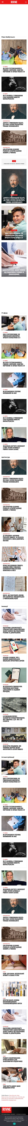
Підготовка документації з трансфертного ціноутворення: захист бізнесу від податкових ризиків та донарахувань (14, 270)
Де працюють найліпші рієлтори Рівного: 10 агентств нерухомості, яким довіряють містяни (13, 538)
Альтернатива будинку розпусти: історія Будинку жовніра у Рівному (12, 151)
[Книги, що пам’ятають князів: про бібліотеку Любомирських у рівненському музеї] (14, 583)
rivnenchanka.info (18, 1098)
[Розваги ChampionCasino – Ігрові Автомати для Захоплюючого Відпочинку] (14, 1046)
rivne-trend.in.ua (13, 1097)
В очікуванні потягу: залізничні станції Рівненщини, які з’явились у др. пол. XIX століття (14, 718)
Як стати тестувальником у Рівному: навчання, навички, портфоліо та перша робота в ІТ (14, 70)
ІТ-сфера (5, 66)
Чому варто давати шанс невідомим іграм (11, 1087)
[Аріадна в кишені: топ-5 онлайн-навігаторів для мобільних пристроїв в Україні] (14, 646)
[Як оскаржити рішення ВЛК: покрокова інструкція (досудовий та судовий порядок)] (14, 675)
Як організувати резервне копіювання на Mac (12, 392)
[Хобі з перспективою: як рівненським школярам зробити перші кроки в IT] (14, 223)
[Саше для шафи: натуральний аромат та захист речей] (14, 962)
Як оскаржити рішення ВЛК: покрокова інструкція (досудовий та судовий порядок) (12, 688)
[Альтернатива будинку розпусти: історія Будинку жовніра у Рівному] (14, 137)
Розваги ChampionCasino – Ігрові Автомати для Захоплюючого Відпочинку (12, 1059)
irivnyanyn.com (12, 1100)
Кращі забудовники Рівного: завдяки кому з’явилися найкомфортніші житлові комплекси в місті (13, 567)
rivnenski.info (4, 1100)
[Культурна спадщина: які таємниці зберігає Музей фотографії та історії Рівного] (14, 734)
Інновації (14, 262)
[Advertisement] (14, 19)
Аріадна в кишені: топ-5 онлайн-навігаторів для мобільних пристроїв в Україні (13, 659)
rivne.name (11, 1098)
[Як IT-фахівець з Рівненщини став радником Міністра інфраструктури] (14, 84)
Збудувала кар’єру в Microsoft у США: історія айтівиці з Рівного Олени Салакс (14, 447)
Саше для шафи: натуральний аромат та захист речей (13, 974)
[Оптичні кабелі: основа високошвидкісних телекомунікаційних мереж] (14, 988)
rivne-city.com (12, 1095)
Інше (4, 971)
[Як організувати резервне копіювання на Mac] (14, 380)
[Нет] (26, 1120)
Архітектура (6, 147)
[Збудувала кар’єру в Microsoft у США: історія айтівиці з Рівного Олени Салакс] (14, 434)
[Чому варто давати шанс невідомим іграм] (14, 1074)
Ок (14, 1123)
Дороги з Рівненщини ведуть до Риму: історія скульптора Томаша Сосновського (13, 124)
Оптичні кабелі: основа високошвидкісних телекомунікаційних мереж (12, 1002)
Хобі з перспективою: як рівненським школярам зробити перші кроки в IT (14, 235)
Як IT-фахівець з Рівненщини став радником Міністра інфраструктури (13, 97)
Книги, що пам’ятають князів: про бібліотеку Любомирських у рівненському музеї (13, 597)
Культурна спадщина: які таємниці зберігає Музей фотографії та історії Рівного (13, 747)
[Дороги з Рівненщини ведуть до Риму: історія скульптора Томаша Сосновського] (14, 111)
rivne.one (20, 1097)
